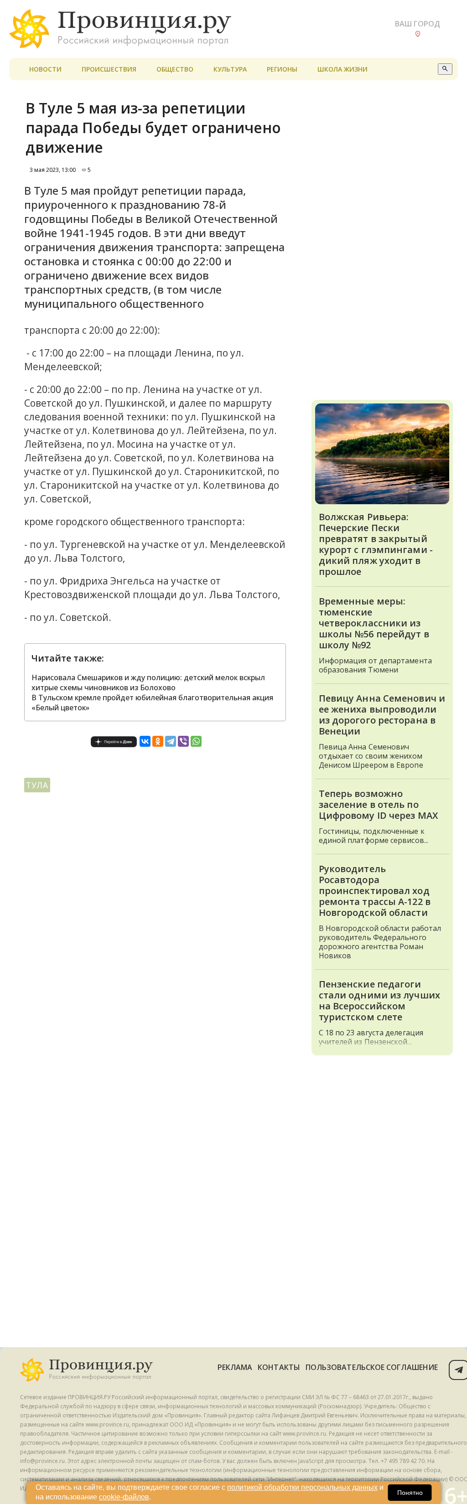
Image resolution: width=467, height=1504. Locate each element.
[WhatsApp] (196, 741)
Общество (174, 69)
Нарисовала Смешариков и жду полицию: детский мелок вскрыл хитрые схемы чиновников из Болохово (148, 682)
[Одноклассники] (157, 741)
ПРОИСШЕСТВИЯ (109, 69)
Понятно (410, 1492)
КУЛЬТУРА (230, 69)
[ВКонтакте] (145, 741)
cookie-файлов (124, 1497)
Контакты (279, 1367)
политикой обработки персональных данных (302, 1487)
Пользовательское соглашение (372, 1367)
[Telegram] (170, 741)
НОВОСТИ (45, 69)
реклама (235, 1367)
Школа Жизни (342, 69)
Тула (37, 785)
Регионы (282, 69)
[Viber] (183, 741)
